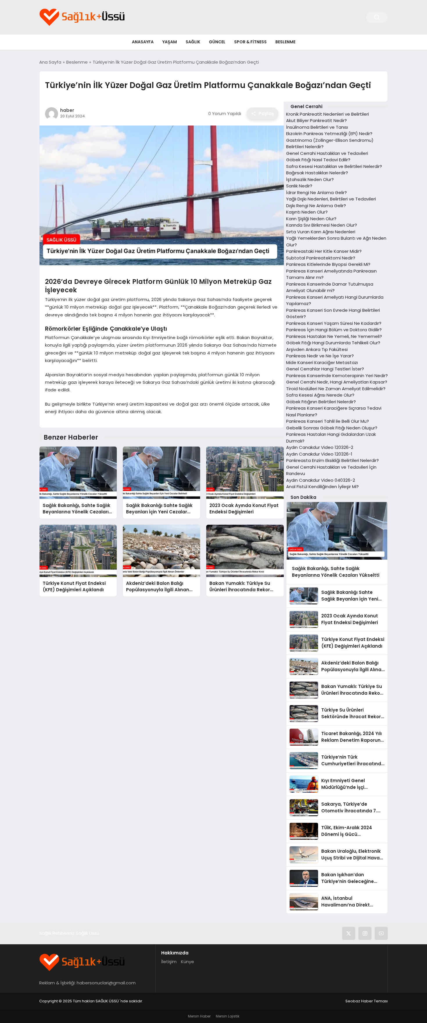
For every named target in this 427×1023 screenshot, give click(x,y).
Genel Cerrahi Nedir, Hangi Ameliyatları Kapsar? (336, 382)
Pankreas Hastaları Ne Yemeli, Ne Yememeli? (334, 336)
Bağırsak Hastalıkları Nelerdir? (317, 173)
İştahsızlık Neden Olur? (310, 179)
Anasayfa (143, 42)
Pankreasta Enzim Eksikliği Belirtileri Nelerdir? (332, 460)
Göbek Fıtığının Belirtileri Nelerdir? (321, 402)
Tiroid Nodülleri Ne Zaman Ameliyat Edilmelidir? (335, 389)
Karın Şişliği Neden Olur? (311, 219)
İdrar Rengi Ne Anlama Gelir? (316, 192)
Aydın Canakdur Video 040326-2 (320, 480)
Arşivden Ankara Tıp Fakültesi (317, 349)
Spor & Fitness (250, 42)
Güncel (217, 42)
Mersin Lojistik (227, 1016)
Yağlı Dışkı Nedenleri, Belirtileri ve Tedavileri (331, 199)
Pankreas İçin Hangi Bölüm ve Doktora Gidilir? (334, 330)
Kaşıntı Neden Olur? (307, 212)
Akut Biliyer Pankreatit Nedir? (316, 120)
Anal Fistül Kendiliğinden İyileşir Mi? (322, 486)
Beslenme (285, 42)
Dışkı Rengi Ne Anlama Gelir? (316, 206)
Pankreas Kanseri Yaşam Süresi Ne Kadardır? (333, 323)
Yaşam (169, 42)
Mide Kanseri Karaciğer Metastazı (322, 362)
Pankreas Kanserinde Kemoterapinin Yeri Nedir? (337, 375)
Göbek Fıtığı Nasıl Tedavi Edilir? (318, 160)
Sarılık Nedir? (299, 186)
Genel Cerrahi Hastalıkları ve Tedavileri (327, 153)
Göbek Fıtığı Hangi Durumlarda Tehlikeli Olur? (333, 343)
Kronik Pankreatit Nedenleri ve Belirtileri (327, 114)
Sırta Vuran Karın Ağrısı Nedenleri (320, 232)
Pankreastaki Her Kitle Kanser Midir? (324, 251)
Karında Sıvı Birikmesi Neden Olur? (321, 225)
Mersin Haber (199, 1016)
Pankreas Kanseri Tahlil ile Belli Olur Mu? (327, 421)
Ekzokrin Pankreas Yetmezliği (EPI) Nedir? (329, 133)
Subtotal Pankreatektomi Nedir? (320, 258)
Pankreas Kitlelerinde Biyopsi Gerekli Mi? (328, 264)
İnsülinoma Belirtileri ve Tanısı (317, 127)
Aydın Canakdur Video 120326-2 (319, 447)
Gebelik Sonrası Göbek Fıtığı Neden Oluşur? (331, 428)
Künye (187, 961)
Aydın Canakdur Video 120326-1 (319, 454)
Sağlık (193, 42)
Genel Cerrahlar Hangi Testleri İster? (325, 369)
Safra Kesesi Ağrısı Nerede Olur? (320, 395)
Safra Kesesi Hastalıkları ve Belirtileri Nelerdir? (334, 166)
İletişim (169, 961)
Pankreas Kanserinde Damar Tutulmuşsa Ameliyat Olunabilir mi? (329, 287)
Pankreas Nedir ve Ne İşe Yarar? (320, 356)
